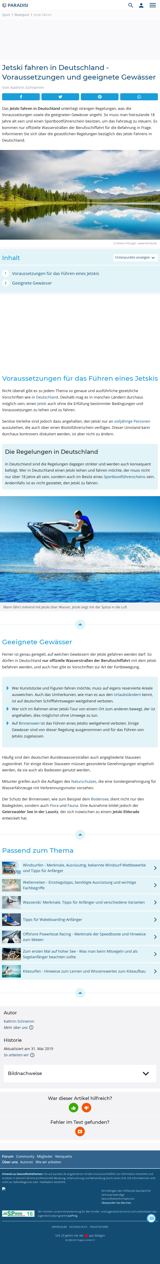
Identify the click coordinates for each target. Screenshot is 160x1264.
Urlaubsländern (127, 694)
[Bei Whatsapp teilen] (139, 96)
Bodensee (100, 798)
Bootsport (22, 14)
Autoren (26, 1162)
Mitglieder (45, 1156)
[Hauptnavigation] (153, 5)
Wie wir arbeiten (48, 1162)
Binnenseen (29, 723)
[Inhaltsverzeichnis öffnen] (151, 1218)
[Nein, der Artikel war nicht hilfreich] (86, 1107)
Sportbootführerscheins (124, 476)
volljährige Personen (132, 421)
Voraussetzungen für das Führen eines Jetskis (55, 273)
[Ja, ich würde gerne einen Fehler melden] (80, 1131)
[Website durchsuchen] (131, 5)
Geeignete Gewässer (32, 283)
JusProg (72, 1215)
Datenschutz (78, 1227)
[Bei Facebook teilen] (21, 96)
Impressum (59, 1227)
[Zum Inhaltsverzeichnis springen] (80, 625)
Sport (6, 14)
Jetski (41, 403)
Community (25, 1156)
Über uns (10, 1162)
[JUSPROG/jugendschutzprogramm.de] (18, 1213)
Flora (54, 805)
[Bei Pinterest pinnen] (100, 96)
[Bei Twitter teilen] (60, 96)
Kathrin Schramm (19, 1021)
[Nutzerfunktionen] (141, 5)
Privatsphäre (99, 1227)
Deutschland (47, 397)
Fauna (73, 805)
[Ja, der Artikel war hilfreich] (73, 1107)
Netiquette (63, 1156)
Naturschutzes (83, 781)
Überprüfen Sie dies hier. (116, 1203)
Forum (8, 1156)
